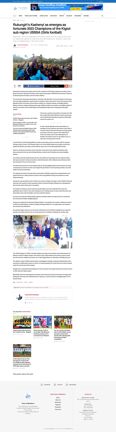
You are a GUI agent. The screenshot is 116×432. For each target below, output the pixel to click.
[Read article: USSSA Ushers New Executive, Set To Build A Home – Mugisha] (22, 322)
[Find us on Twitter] (94, 1)
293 (24, 368)
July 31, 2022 (17, 334)
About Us (19, 1)
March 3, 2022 (58, 341)
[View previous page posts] (24, 137)
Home (14, 1)
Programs (29, 1)
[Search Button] (102, 16)
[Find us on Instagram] (97, 1)
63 (21, 334)
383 (64, 341)
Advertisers (23, 1)
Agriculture (44, 16)
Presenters (34, 1)
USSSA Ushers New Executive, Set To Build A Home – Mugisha (25, 119)
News (20, 16)
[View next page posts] (27, 137)
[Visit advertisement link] (67, 7)
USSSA (31, 282)
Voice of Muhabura (50, 428)
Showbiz (86, 16)
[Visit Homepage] (20, 8)
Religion (69, 16)
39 (42, 337)
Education (53, 16)
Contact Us (40, 1)
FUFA (25, 282)
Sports (61, 16)
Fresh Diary (20, 282)
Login (101, 1)
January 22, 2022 (18, 368)
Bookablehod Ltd (69, 428)
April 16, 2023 (34, 45)
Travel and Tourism (31, 16)
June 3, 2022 (37, 337)
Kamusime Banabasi (23, 45)
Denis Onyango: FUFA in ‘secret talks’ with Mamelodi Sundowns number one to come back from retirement (25, 124)
